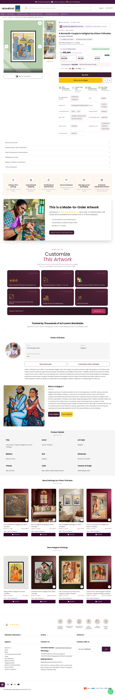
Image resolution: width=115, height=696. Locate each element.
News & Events (9, 661)
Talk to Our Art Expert (80, 80)
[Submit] (26, 8)
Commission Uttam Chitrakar (88, 364)
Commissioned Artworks (13, 654)
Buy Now (85, 75)
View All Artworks (45, 364)
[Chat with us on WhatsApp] (110, 691)
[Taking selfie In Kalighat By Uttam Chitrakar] (16, 572)
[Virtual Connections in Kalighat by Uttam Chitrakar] (99, 505)
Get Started (97, 311)
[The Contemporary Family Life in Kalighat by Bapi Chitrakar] (71, 572)
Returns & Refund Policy (12, 665)
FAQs (6, 650)
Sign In (101, 8)
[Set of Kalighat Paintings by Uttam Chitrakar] (43, 505)
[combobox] (57, 8)
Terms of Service (10, 669)
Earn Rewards (9, 658)
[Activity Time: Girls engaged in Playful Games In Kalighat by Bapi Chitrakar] (99, 572)
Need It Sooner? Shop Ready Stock (62, 232)
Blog (6, 652)
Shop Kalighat (54, 414)
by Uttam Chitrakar (66, 36)
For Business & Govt (51, 14)
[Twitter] (11, 685)
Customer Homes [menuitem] (22, 14)
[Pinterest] (14, 685)
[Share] (109, 80)
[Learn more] (71, 22)
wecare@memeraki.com (63, 648)
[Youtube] (18, 685)
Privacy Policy (9, 667)
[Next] (40, 47)
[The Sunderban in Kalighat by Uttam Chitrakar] (16, 505)
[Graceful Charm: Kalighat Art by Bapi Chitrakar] (43, 572)
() (110, 8)
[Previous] (6, 47)
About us (8, 648)
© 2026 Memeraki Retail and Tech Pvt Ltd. (17, 689)
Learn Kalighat (67, 414)
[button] (85, 26)
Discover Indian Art (36, 14)
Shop (2, 14)
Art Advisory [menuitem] (11, 14)
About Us (64, 14)
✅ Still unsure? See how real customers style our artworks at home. (57, 2)
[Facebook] (4, 685)
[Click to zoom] (40, 23)
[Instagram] (8, 685)
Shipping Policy (9, 663)
